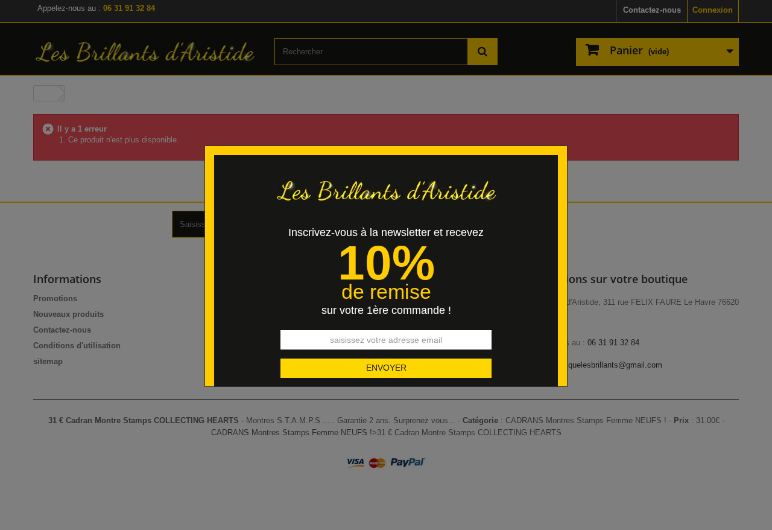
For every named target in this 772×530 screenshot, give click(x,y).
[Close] (563, 139)
